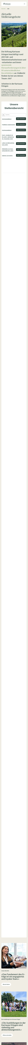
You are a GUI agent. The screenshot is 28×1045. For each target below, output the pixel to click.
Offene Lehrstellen (7, 1035)
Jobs (8, 8)
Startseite (3, 8)
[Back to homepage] (7, 4)
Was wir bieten (6, 984)
